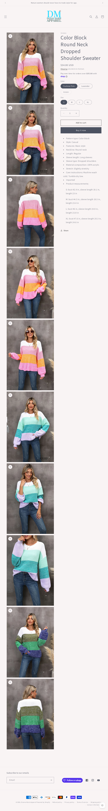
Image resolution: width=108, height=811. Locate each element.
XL (88, 102)
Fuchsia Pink (69, 86)
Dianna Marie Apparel (28, 802)
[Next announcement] (103, 3)
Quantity (64, 108)
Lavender (85, 86)
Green (67, 92)
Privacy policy (69, 802)
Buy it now (81, 130)
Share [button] (66, 230)
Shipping (64, 69)
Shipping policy (96, 802)
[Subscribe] (51, 780)
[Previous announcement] (5, 3)
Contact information (94, 805)
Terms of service (82, 802)
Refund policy (57, 802)
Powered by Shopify (43, 802)
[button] (5, 17)
